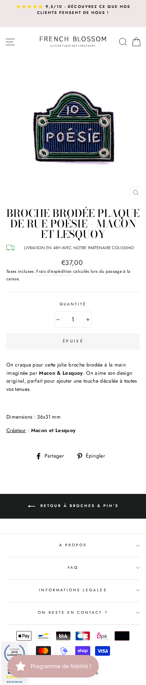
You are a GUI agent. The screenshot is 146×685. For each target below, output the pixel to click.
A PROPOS (73, 545)
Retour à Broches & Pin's (78, 506)
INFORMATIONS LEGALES (73, 590)
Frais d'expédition (54, 271)
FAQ (73, 567)
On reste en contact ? (73, 612)
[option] (73, 10)
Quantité (73, 304)
